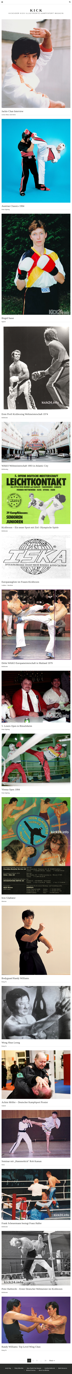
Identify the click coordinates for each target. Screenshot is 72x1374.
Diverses (4, 901)
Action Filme (5, 115)
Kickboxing (5, 469)
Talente (4, 1106)
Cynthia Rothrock (50, 1368)
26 (45, 1360)
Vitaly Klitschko (18, 1368)
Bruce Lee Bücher (44, 1370)
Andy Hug (8, 1368)
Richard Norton (30, 1370)
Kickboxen (5, 417)
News (3, 1165)
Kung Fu (4, 982)
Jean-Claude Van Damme (34, 1368)
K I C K (36, 10)
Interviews (13, 115)
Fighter (4, 321)
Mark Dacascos (62, 1368)
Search (69, 2)
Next (51, 1360)
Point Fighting (6, 209)
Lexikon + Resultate (7, 585)
